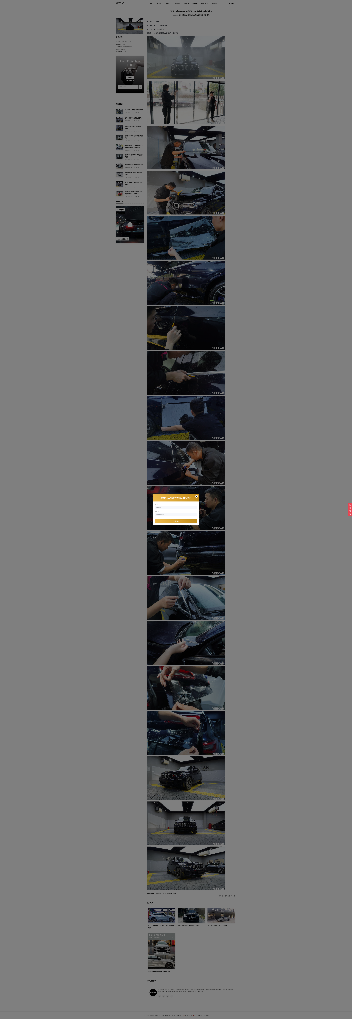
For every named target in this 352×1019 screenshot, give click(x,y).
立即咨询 (176, 521)
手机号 (157, 511)
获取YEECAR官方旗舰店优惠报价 (176, 497)
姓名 (156, 504)
